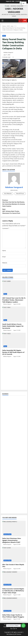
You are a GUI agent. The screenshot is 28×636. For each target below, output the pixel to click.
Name (4, 250)
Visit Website (8, 193)
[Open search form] (16, 20)
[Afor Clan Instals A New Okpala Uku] (14, 554)
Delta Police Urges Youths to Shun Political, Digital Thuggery (13, 616)
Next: (11, 211)
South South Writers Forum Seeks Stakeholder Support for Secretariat (13, 326)
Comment (5, 228)
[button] (2, 20)
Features (6, 627)
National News (7, 534)
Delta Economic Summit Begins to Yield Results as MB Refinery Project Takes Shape (13, 591)
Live (24, 20)
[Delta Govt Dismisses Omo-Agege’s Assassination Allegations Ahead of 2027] (14, 528)
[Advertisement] (14, 374)
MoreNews (10, 634)
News (4, 35)
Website (4, 263)
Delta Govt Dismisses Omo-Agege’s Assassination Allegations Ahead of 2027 (11, 540)
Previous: (13, 203)
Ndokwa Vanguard (8, 52)
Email (4, 257)
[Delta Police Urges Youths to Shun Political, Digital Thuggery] (14, 605)
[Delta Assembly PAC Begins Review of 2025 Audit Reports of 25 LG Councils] (14, 340)
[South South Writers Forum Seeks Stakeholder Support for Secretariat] (14, 314)
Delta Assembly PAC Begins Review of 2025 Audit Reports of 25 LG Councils (13, 352)
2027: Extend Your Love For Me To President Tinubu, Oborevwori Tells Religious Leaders (13, 300)
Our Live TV (13, 628)
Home (6, 624)
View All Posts (20, 193)
